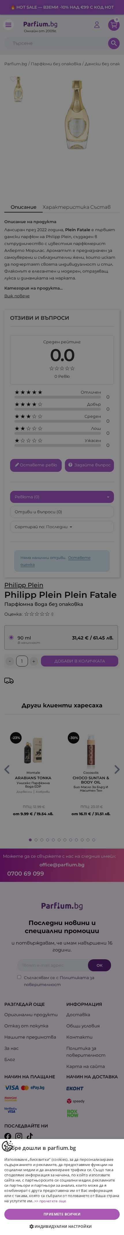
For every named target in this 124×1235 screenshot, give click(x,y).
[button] (62, 1227)
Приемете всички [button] (62, 1214)
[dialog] (62, 1187)
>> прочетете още (50, 1200)
